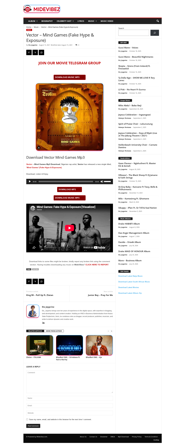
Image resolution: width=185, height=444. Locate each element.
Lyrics (81, 21)
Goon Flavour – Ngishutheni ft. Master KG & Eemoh (137, 164)
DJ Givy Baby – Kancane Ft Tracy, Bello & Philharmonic (137, 188)
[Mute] (101, 181)
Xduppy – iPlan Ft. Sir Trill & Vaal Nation (137, 207)
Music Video (107, 21)
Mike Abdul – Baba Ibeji (129, 105)
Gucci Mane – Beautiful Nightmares (135, 56)
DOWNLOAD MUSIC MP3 (67, 77)
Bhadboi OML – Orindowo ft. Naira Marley (68, 358)
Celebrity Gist (64, 21)
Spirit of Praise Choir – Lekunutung (135, 123)
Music (91, 21)
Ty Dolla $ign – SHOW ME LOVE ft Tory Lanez (136, 79)
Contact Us (93, 437)
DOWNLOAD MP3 (67, 189)
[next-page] (111, 331)
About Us (83, 437)
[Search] (154, 33)
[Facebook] (29, 52)
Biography (47, 21)
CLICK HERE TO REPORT (97, 265)
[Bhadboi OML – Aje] (99, 345)
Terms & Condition (151, 437)
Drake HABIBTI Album (129, 223)
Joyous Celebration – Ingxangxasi (134, 114)
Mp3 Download (123, 437)
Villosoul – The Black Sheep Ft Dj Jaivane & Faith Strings (138, 176)
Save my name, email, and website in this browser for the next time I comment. (60, 419)
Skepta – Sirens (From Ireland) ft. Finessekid (134, 67)
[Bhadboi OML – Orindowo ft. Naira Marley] (69, 345)
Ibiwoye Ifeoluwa (124, 118)
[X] (35, 52)
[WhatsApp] (41, 52)
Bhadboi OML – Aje (94, 357)
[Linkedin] (43, 323)
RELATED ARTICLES (35, 331)
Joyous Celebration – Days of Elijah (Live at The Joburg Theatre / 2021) (137, 134)
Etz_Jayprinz (32, 45)
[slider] (108, 181)
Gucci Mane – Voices (128, 47)
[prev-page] (108, 331)
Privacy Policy (137, 437)
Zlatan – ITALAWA (33, 357)
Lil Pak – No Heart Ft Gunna (132, 89)
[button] (158, 21)
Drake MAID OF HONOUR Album (134, 251)
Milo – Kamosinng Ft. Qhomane (133, 198)
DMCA (113, 437)
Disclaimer (103, 437)
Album (31, 21)
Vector (29, 164)
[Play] (29, 181)
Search (121, 28)
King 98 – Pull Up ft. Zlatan (39, 295)
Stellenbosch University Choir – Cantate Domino (137, 146)
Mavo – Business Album (130, 260)
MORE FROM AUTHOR (54, 331)
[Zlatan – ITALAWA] (39, 345)
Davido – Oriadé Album (129, 242)
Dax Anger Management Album (133, 233)
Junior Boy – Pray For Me (100, 295)
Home (28, 27)
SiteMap (156, 440)
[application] (69, 181)
